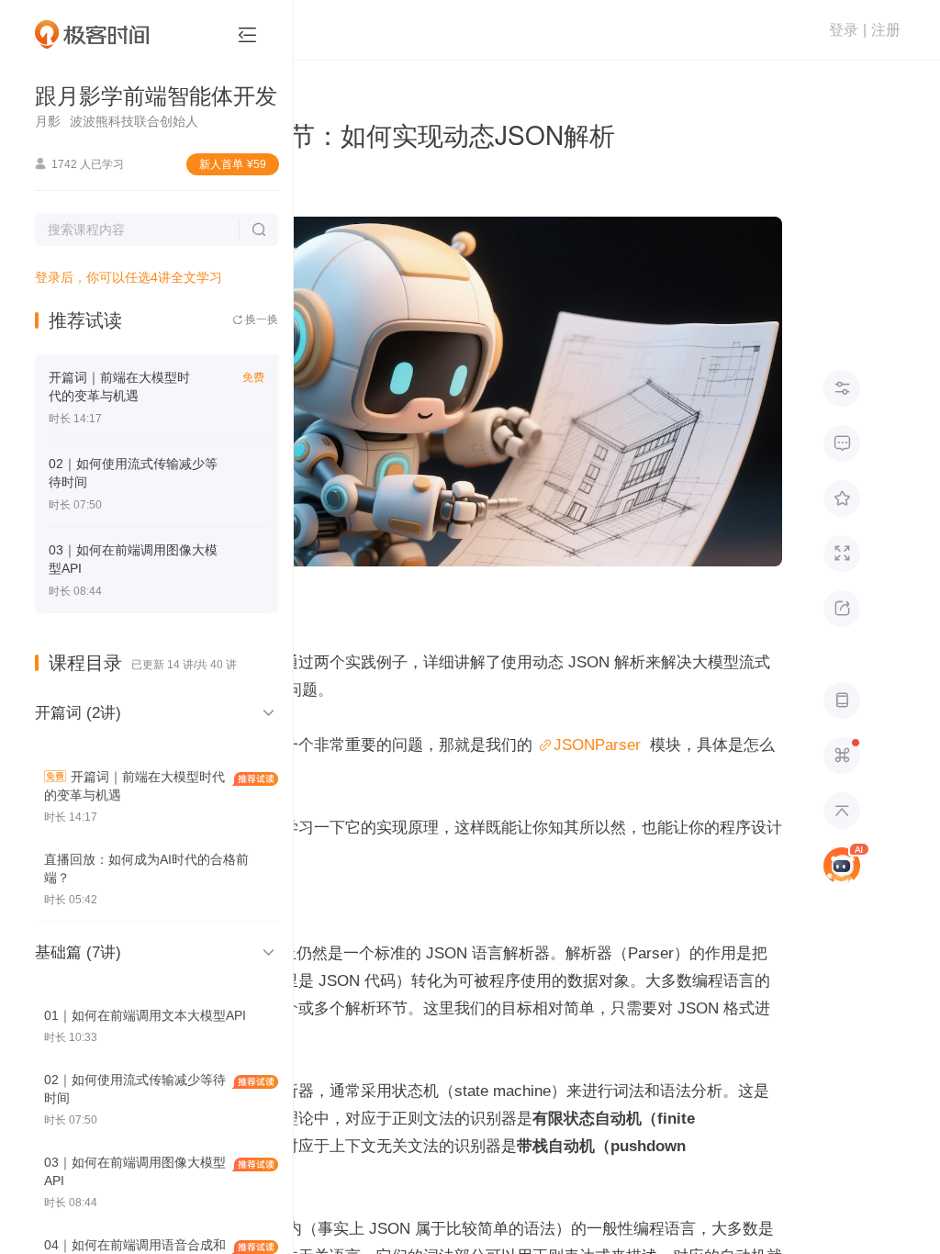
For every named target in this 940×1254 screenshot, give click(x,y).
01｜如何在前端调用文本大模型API (145, 1015)
